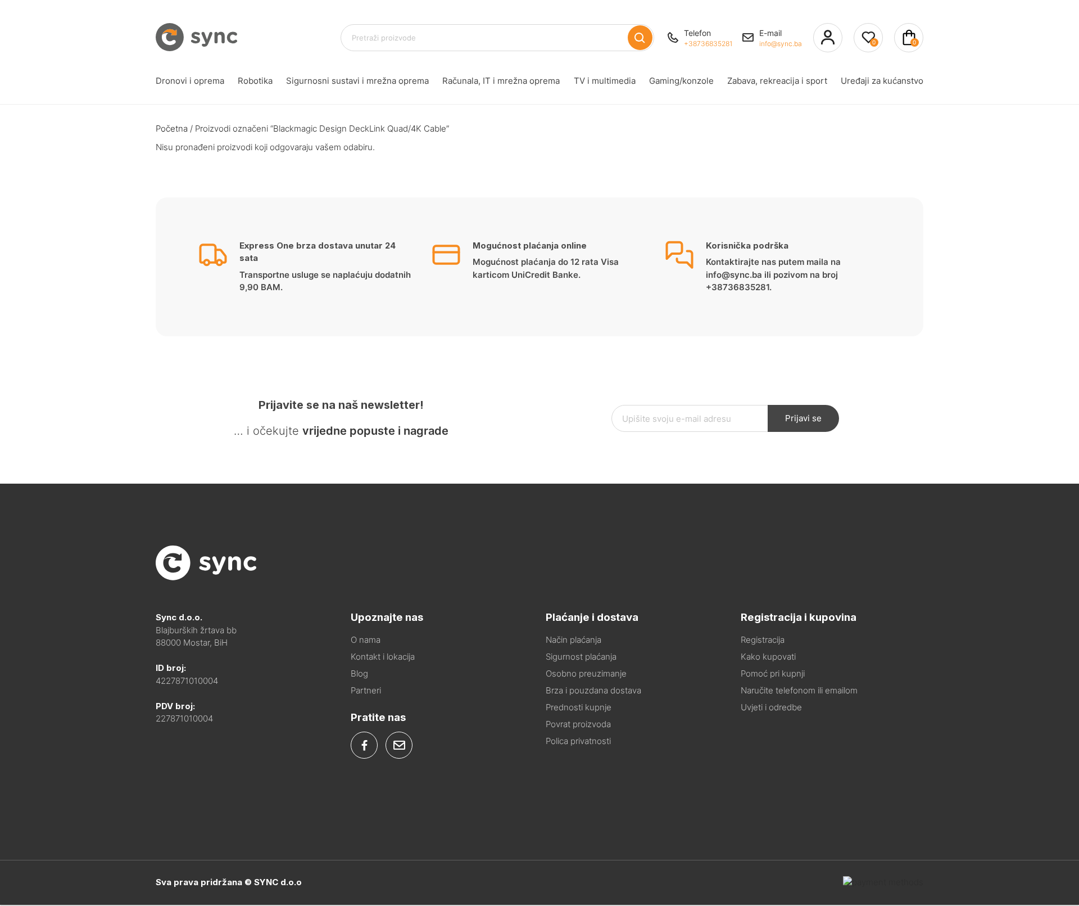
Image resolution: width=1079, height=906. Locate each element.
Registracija (763, 639)
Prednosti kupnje (578, 707)
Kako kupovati (768, 656)
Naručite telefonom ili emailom (799, 690)
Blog (359, 673)
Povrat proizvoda (578, 724)
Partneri (366, 690)
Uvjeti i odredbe (771, 707)
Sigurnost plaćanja (581, 656)
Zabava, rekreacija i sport (777, 80)
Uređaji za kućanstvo (882, 80)
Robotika (255, 80)
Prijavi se (803, 418)
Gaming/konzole (681, 80)
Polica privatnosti (578, 741)
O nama (365, 639)
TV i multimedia (605, 80)
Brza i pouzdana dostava (593, 690)
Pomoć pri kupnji (773, 673)
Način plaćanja (573, 639)
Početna (172, 128)
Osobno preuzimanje (586, 673)
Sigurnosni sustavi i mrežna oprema (357, 80)
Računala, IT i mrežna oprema (501, 80)
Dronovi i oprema (190, 80)
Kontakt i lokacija (383, 656)
